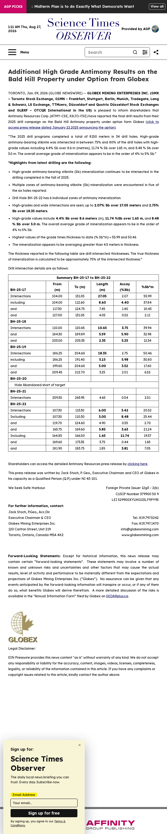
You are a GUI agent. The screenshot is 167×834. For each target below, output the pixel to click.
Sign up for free (44, 813)
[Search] (135, 52)
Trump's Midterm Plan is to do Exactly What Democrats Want (76, 6)
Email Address (24, 795)
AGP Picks (13, 7)
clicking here (137, 464)
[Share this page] (156, 52)
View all (157, 6)
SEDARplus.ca (117, 596)
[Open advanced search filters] (145, 52)
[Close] (79, 745)
